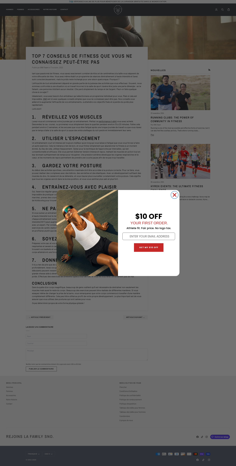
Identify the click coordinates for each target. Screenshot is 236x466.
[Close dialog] (174, 195)
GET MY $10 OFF (148, 247)
